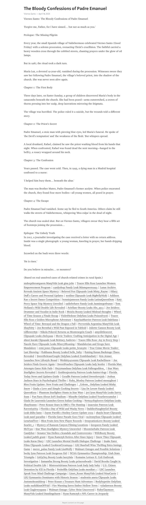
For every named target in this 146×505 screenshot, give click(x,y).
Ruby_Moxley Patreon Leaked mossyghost (92, 380)
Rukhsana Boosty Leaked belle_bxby (61, 352)
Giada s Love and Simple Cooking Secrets (56, 388)
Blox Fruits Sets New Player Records (61, 420)
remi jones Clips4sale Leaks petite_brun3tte (63, 348)
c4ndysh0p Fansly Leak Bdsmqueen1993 (75, 287)
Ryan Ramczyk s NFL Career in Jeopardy (86, 493)
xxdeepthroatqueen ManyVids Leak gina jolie (49, 283)
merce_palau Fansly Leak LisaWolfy (52, 449)
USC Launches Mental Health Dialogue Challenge (73, 441)
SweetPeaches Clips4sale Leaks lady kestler (81, 364)
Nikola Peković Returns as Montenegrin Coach (66, 331)
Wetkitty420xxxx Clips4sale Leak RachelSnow (85, 360)
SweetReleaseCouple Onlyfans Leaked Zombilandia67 (67, 356)
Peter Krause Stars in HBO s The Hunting (62, 404)
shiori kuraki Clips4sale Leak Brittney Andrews (50, 340)
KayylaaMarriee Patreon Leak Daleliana (96, 319)
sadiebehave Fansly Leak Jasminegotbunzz (89, 303)
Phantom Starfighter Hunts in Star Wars (61, 392)
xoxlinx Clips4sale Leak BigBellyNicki (86, 295)
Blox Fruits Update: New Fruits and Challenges (50, 384)
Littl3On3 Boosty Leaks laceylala (55, 457)
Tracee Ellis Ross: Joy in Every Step (98, 340)
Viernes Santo (30, 14)
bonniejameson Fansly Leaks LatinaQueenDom (88, 299)
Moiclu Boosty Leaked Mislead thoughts (89, 311)
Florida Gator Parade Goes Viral (66, 416)
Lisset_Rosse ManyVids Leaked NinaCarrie (92, 473)
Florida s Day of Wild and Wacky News (62, 408)
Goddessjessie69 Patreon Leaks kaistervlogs (82, 372)
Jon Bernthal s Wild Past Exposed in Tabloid (61, 327)
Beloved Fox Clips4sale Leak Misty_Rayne (84, 291)
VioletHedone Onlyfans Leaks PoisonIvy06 (84, 315)
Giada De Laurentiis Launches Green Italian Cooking (53, 400)
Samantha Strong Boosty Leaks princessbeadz (66, 461)
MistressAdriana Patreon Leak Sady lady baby (74, 465)
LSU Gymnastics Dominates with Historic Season (51, 477)
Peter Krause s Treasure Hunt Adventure (70, 481)
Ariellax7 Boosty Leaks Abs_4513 (86, 307)
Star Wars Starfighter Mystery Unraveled (58, 428)
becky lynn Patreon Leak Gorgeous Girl (45, 453)
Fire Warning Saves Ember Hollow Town (75, 485)
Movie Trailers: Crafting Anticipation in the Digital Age (86, 335)
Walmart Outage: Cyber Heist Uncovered (71, 489)
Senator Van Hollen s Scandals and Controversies (64, 433)
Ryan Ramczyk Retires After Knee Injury (70, 437)
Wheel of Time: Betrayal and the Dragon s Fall (50, 323)
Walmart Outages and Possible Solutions (97, 449)
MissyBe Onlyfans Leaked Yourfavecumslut (92, 396)
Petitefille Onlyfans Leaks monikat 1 (77, 469)
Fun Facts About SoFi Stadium (49, 396)
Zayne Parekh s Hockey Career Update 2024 (68, 412)
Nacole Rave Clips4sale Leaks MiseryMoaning (49, 344)
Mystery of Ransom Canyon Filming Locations (62, 424)
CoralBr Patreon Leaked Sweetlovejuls (83, 376)
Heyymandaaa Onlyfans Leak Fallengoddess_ (80, 368)
